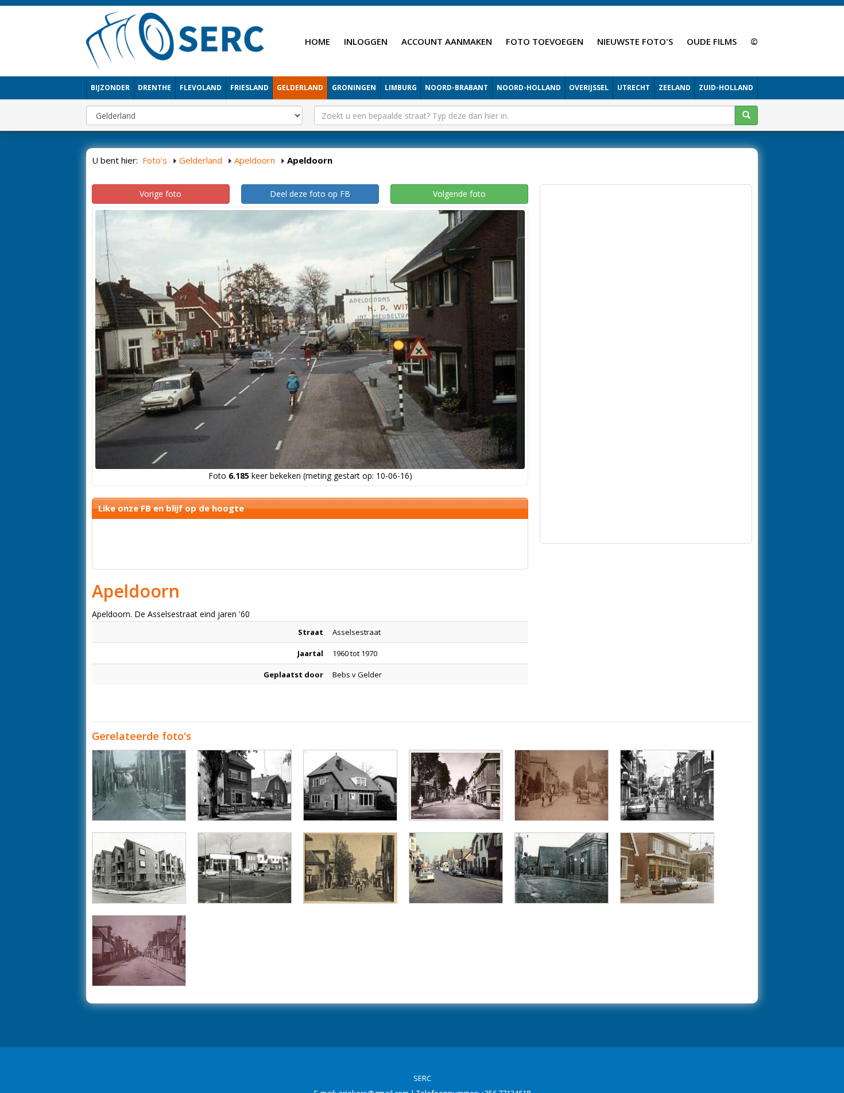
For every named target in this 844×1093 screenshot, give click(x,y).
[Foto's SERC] (175, 39)
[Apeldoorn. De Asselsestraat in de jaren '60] (456, 868)
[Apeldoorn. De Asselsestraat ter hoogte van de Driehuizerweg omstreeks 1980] (667, 785)
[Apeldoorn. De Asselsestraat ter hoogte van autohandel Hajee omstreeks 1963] (245, 785)
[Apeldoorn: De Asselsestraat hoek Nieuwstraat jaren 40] (139, 785)
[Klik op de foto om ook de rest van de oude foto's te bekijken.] (350, 868)
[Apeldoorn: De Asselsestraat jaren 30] (561, 785)
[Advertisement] (646, 271)
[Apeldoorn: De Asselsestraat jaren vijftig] (456, 785)
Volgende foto (459, 193)
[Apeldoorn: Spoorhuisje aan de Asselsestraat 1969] (350, 785)
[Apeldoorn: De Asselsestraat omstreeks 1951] (561, 868)
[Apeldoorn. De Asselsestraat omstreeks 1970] (667, 868)
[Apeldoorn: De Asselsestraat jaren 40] (139, 950)
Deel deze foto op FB (310, 193)
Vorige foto (160, 193)
